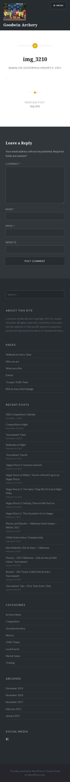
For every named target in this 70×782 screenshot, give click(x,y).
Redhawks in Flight (16, 444)
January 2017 (13, 715)
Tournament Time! (16, 434)
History (10, 635)
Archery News (13, 614)
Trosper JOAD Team (17, 382)
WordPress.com (36, 774)
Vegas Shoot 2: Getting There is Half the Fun (30, 503)
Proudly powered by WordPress (27, 771)
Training (10, 662)
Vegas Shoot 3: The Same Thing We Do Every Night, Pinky (34, 491)
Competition (13, 621)
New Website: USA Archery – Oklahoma (27, 547)
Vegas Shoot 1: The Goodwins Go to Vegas (29, 513)
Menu (59, 5)
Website (11, 242)
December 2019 (14, 688)
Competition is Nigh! (17, 424)
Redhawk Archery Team (18, 354)
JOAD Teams (13, 642)
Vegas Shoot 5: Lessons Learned (24, 465)
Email (10, 225)
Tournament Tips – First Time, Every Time (28, 586)
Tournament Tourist (17, 454)
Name (10, 209)
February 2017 (13, 709)
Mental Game (13, 656)
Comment (13, 163)
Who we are (12, 361)
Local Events (12, 649)
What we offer (14, 368)
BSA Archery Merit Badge (19, 389)
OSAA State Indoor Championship (24, 537)
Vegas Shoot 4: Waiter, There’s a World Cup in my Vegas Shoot (32, 477)
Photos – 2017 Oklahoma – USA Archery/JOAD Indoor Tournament (31, 559)
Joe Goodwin (27, 67)
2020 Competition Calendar (21, 414)
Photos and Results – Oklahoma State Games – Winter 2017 (31, 525)
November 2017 (14, 702)
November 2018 (14, 695)
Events (9, 375)
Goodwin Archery (20, 24)
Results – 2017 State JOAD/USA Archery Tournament (28, 573)
